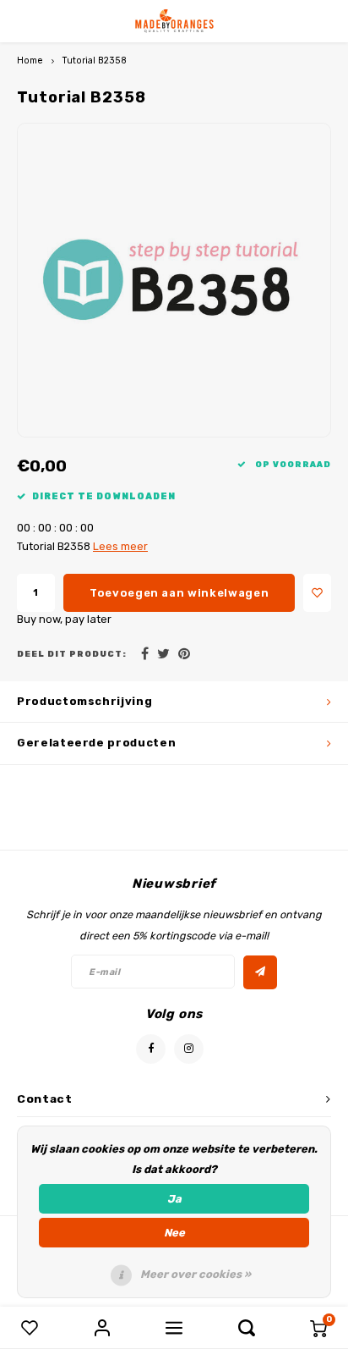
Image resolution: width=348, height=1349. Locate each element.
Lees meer (120, 546)
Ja (174, 1198)
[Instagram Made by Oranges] (189, 1049)
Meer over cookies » (195, 1274)
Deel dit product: (72, 653)
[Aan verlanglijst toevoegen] (317, 593)
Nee (174, 1232)
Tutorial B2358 (95, 60)
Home (30, 60)
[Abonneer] (260, 972)
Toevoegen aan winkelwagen (179, 592)
